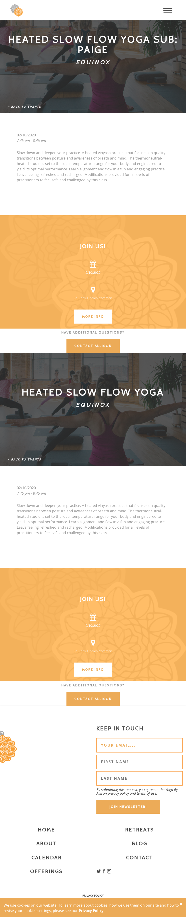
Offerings (46, 871)
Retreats (139, 830)
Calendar (47, 857)
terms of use (146, 793)
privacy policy (119, 793)
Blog (139, 843)
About (47, 843)
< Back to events (24, 106)
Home (46, 830)
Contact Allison (93, 346)
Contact (139, 857)
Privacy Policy (93, 896)
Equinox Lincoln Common (93, 298)
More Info (93, 317)
